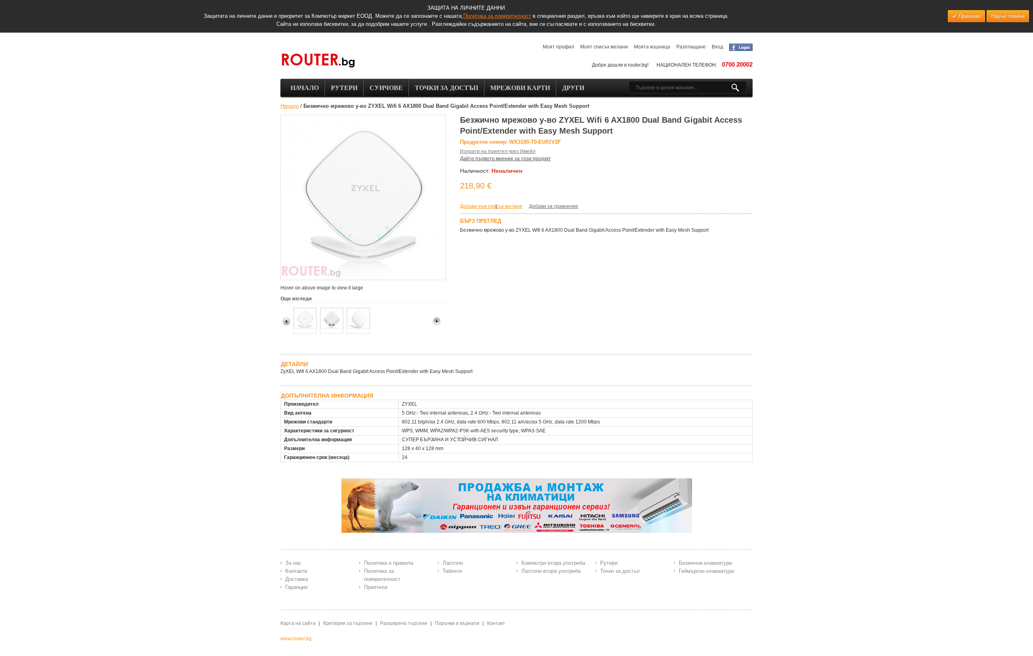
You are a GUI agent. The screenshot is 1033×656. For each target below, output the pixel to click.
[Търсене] (738, 87)
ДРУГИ (573, 87)
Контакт (496, 623)
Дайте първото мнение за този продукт (505, 158)
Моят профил (558, 47)
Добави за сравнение (553, 206)
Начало (289, 106)
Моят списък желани (604, 47)
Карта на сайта (298, 623)
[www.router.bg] (317, 61)
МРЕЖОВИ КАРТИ (520, 87)
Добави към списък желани (491, 206)
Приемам (969, 16)
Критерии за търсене (347, 623)
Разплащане (691, 47)
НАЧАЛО (305, 87)
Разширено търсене (403, 623)
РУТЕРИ (344, 87)
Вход (717, 47)
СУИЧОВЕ (386, 87)
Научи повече (1008, 16)
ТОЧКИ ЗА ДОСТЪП (446, 87)
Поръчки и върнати (457, 623)
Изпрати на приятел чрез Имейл (497, 151)
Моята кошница (652, 47)
